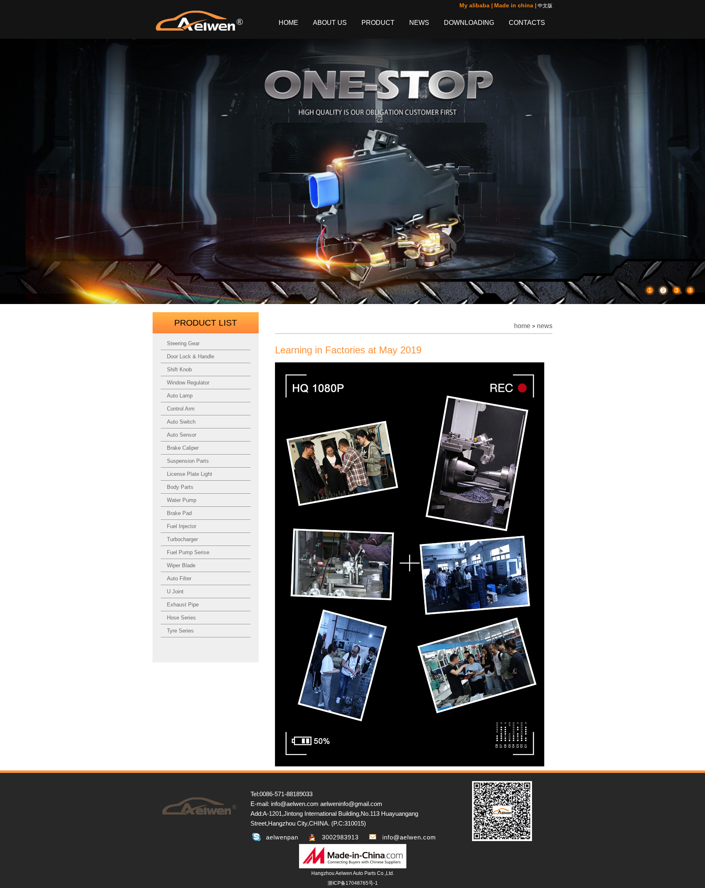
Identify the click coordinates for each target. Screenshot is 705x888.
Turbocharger (182, 539)
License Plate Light (189, 474)
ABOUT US (330, 22)
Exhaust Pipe (183, 605)
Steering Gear (183, 343)
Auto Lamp (180, 396)
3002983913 (340, 837)
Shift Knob (179, 369)
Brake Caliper (183, 448)
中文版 (545, 6)
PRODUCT (378, 22)
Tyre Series (180, 631)
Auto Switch (181, 422)
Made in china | (515, 5)
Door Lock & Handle (190, 356)
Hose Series (181, 618)
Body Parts (180, 487)
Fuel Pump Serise (188, 552)
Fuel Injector (181, 526)
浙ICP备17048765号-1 (353, 883)
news (544, 325)
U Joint (175, 591)
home (522, 325)
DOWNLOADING (469, 22)
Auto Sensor (181, 435)
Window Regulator (188, 383)
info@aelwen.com (409, 837)
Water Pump (181, 500)
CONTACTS (527, 22)
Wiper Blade (181, 565)
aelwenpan (282, 837)
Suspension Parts (188, 461)
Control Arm (181, 409)
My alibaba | (476, 5)
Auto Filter (179, 578)
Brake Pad (179, 513)
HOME (288, 22)
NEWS (419, 22)
